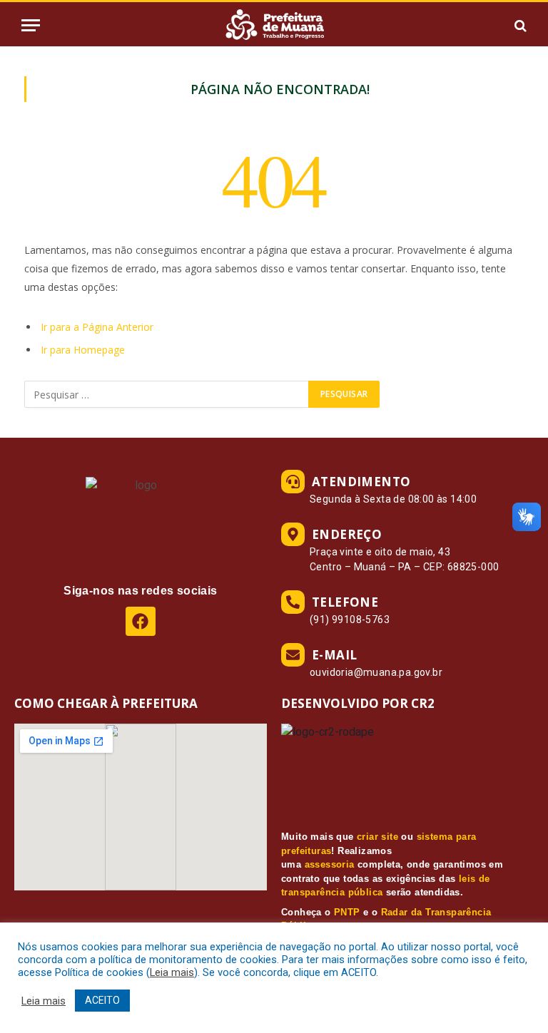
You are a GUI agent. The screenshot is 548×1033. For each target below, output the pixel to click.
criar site (377, 836)
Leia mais (172, 972)
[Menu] (30, 25)
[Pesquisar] (519, 25)
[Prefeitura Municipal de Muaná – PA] (274, 25)
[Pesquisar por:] (167, 394)
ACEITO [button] (102, 1000)
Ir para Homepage (83, 349)
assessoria (330, 864)
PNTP (347, 912)
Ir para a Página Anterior (97, 327)
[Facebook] (140, 621)
